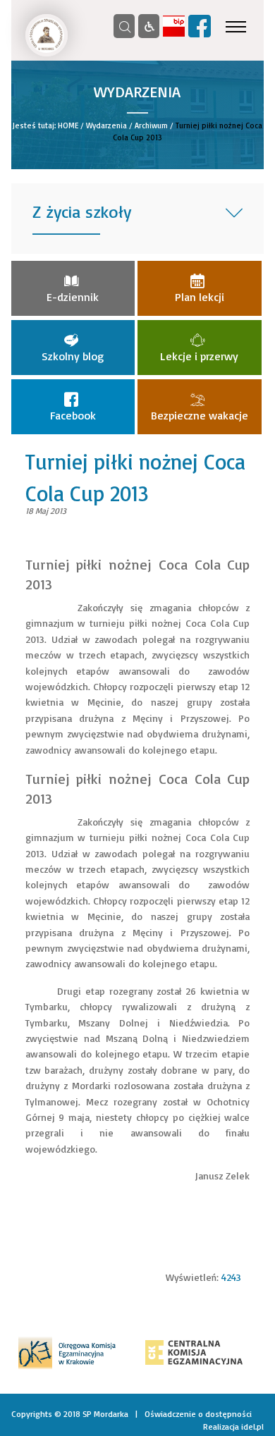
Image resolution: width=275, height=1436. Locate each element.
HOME (68, 125)
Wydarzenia (106, 125)
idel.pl (252, 1426)
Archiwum (151, 125)
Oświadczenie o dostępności (198, 1414)
